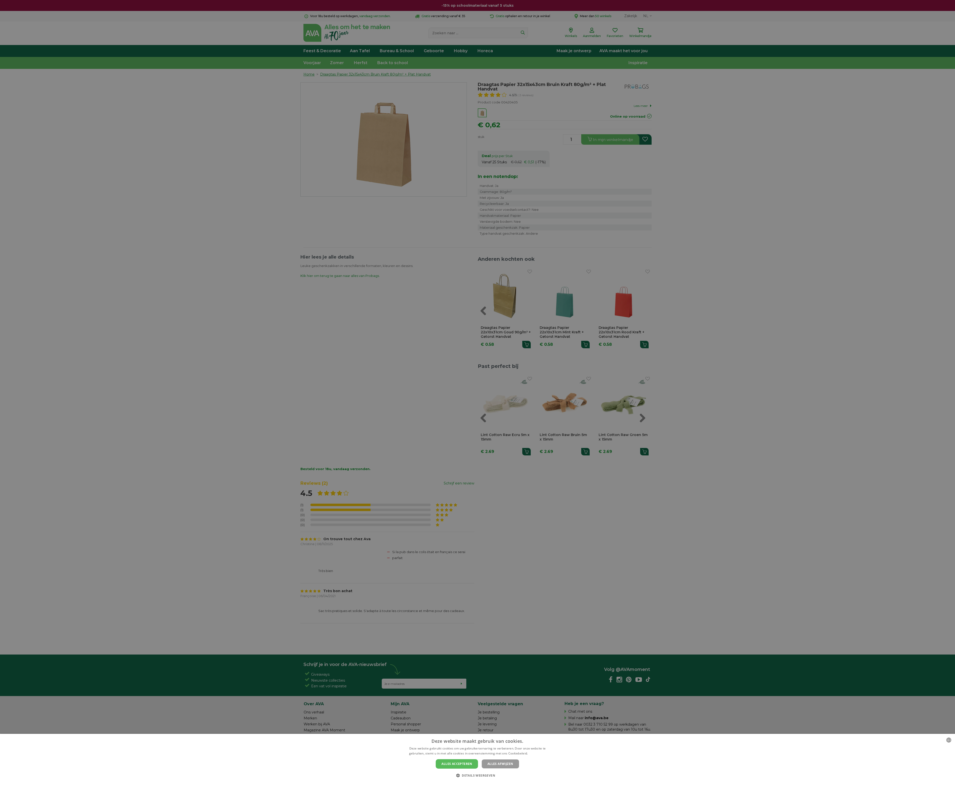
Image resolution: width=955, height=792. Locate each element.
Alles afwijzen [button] (500, 764)
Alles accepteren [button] (456, 764)
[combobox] (948, 740)
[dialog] (477, 763)
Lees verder (537, 753)
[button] (477, 775)
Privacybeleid (474, 784)
